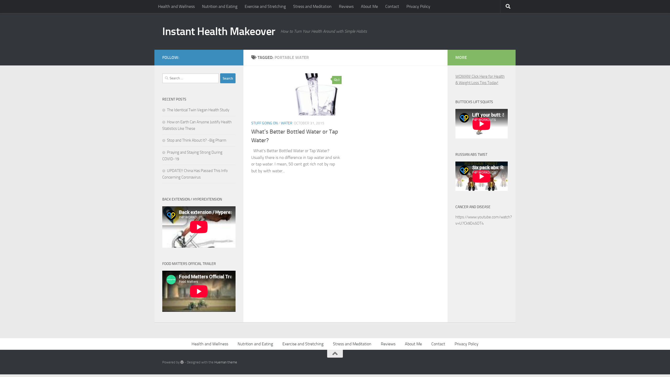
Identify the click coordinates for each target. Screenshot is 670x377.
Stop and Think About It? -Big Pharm (196, 140)
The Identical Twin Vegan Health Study (198, 110)
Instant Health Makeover (218, 31)
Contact (392, 6)
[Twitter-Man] (224, 56)
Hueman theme (225, 362)
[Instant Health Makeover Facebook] (232, 56)
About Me (369, 6)
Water (286, 123)
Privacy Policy (418, 6)
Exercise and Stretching (265, 6)
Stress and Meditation (312, 6)
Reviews (346, 6)
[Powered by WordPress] (182, 362)
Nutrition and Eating (219, 6)
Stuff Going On (264, 123)
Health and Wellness (176, 6)
